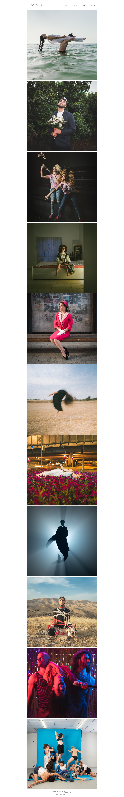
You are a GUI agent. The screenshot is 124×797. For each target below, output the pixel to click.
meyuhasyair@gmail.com (56, 793)
